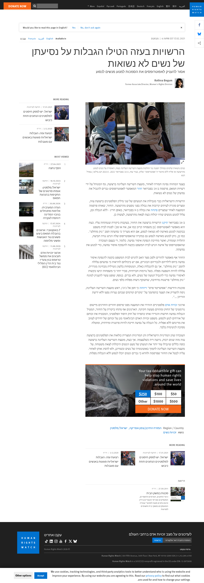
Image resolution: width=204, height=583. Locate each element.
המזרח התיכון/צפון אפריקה (145, 428)
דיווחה (143, 288)
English (160, 6)
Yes (74, 27)
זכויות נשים (169, 432)
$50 (174, 393)
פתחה (154, 210)
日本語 (131, 6)
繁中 (168, 6)
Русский (110, 6)
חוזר (139, 188)
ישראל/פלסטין (118, 428)
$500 (174, 401)
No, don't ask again (90, 27)
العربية (182, 6)
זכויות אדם (171, 305)
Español (100, 6)
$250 (143, 393)
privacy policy (154, 575)
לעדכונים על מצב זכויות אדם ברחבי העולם (160, 534)
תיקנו (165, 222)
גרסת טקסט (185, 549)
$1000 (158, 401)
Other (142, 401)
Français (150, 6)
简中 (174, 6)
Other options (23, 575)
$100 (158, 393)
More (90, 6)
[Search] (34, 6)
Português (121, 6)
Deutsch (140, 6)
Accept (40, 575)
